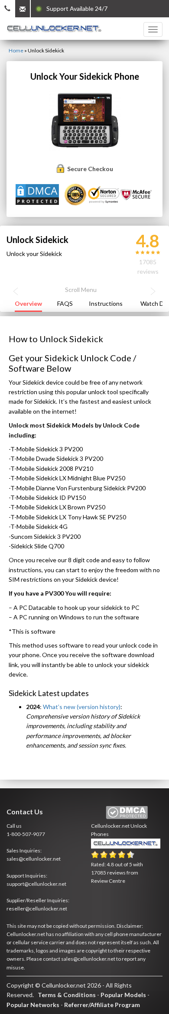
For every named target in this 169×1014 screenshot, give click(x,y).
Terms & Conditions (67, 994)
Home (16, 50)
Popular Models (123, 994)
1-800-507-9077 (25, 834)
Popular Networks (32, 1004)
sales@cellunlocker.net (33, 858)
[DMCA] (38, 194)
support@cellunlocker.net (36, 884)
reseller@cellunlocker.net (36, 908)
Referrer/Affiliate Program (102, 1004)
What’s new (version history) (81, 706)
